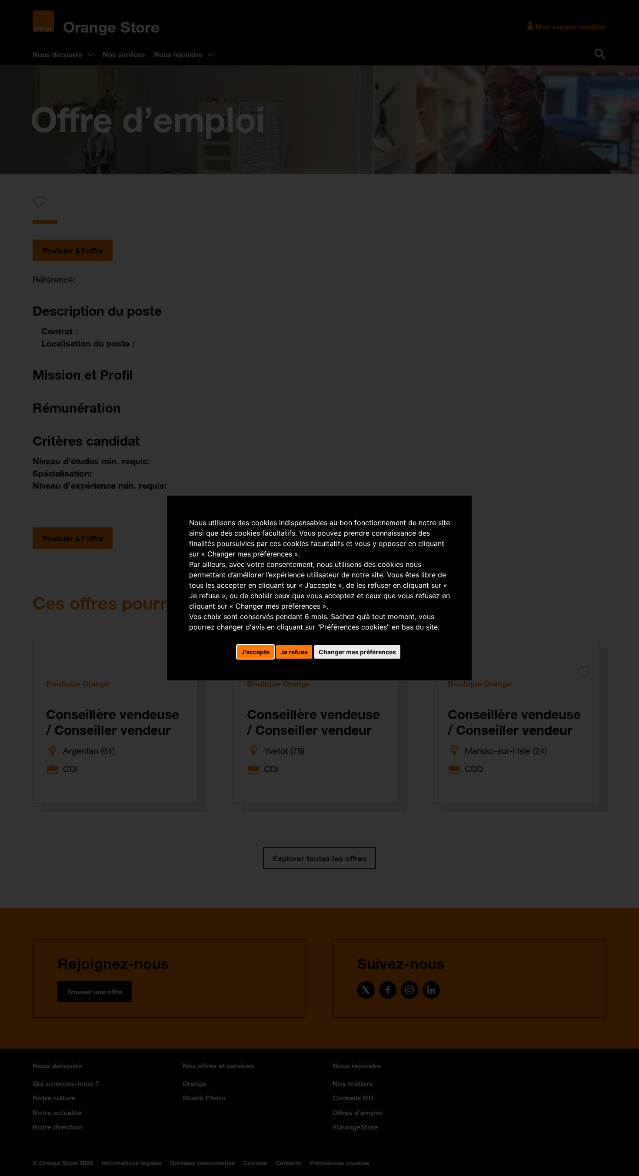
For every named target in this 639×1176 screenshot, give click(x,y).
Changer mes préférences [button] (357, 652)
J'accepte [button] (255, 652)
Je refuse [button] (294, 652)
